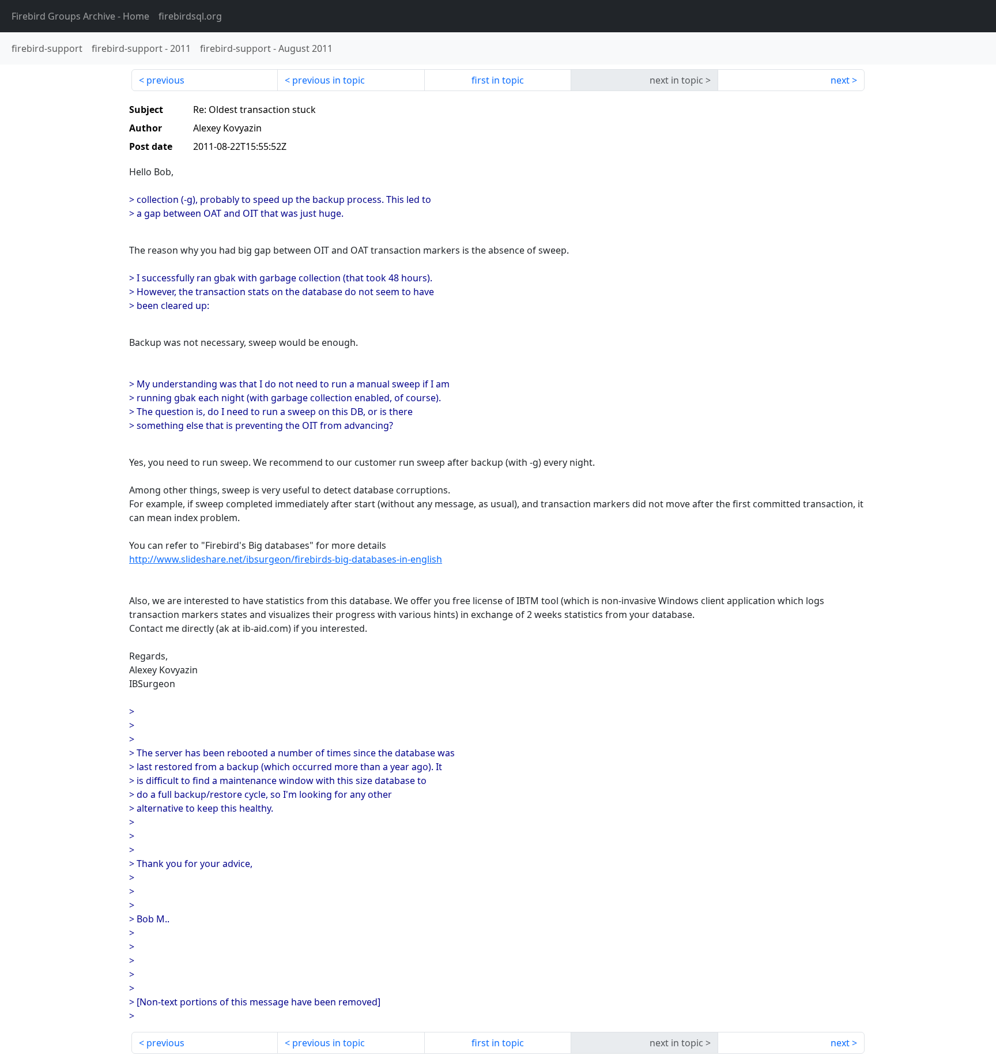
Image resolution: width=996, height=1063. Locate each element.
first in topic (497, 80)
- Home (80, 16)
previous (165, 80)
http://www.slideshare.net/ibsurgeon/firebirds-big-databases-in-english (285, 559)
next (840, 80)
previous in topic (328, 80)
